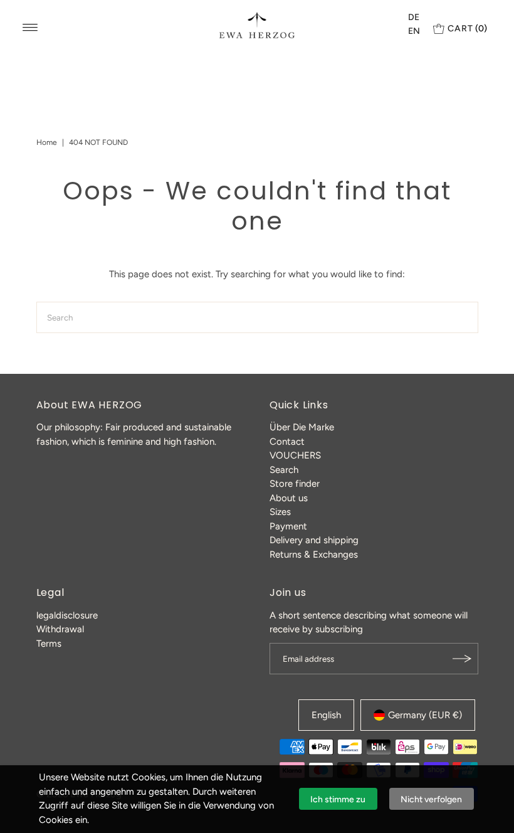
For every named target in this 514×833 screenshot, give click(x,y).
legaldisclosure (67, 615)
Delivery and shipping (314, 540)
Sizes (280, 511)
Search (284, 469)
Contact (287, 441)
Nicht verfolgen (431, 799)
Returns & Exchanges (314, 554)
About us (289, 498)
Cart (467, 28)
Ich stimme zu (337, 799)
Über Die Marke (302, 427)
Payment (288, 526)
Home (46, 142)
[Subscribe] (462, 658)
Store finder (295, 483)
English (326, 715)
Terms (48, 643)
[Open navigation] (30, 27)
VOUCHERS (295, 455)
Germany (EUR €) (425, 715)
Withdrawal (60, 629)
